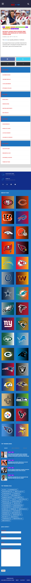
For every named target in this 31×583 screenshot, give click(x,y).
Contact (28, 580)
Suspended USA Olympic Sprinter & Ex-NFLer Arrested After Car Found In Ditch (18, 463)
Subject (3, 542)
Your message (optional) (6, 548)
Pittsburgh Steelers (6, 88)
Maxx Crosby (14, 516)
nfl (4, 489)
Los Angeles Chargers (7, 137)
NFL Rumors (16, 493)
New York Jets (5, 112)
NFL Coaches (5, 495)
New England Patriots (7, 108)
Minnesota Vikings (17, 518)
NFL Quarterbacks (12, 489)
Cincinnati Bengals (6, 79)
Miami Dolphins (5, 103)
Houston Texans (6, 148)
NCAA (14, 499)
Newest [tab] (6, 448)
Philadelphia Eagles (18, 505)
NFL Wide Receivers (6, 493)
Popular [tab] (25, 448)
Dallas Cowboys (18, 497)
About (17, 580)
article (6, 39)
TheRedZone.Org (10, 578)
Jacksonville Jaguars (7, 157)
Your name (3, 530)
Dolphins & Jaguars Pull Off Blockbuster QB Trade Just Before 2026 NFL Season (18, 477)
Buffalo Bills (5, 99)
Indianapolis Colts (6, 153)
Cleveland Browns (6, 83)
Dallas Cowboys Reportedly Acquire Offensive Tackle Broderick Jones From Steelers (18, 470)
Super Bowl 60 (6, 499)
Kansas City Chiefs (6, 128)
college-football (22, 499)
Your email (3, 536)
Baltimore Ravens (6, 74)
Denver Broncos (6, 124)
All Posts (23, 580)
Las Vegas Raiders (6, 132)
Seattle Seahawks (15, 495)
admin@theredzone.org (10, 179)
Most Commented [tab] (15, 448)
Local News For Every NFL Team (7, 580)
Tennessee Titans (6, 161)
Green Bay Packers (17, 514)
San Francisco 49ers (7, 497)
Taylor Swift (5, 516)
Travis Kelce (17, 503)
